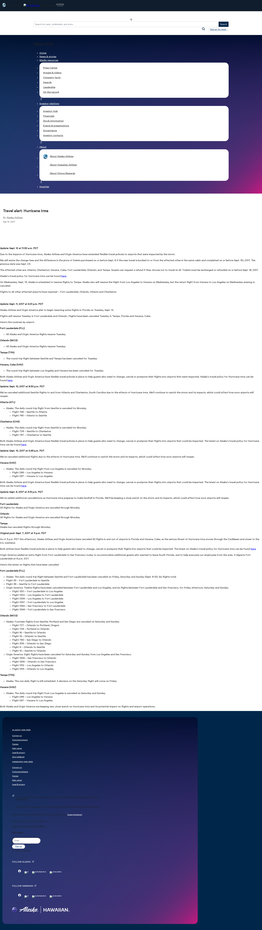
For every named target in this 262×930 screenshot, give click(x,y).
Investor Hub (50, 111)
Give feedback (18, 757)
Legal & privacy (18, 753)
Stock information (53, 121)
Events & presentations (56, 126)
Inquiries (44, 187)
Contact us (17, 736)
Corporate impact (20, 740)
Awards (47, 82)
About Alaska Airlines (61, 156)
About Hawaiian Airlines (63, 165)
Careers (15, 744)
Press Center (50, 68)
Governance (50, 131)
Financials (48, 116)
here (63, 276)
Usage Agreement (74, 815)
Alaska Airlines (15, 218)
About (42, 147)
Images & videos (52, 73)
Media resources (48, 60)
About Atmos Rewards (62, 173)
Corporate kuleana (20, 772)
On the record (51, 92)
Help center (17, 748)
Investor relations (49, 104)
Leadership (49, 87)
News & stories (47, 57)
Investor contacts (53, 135)
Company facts (51, 78)
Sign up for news (218, 29)
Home (42, 53)
